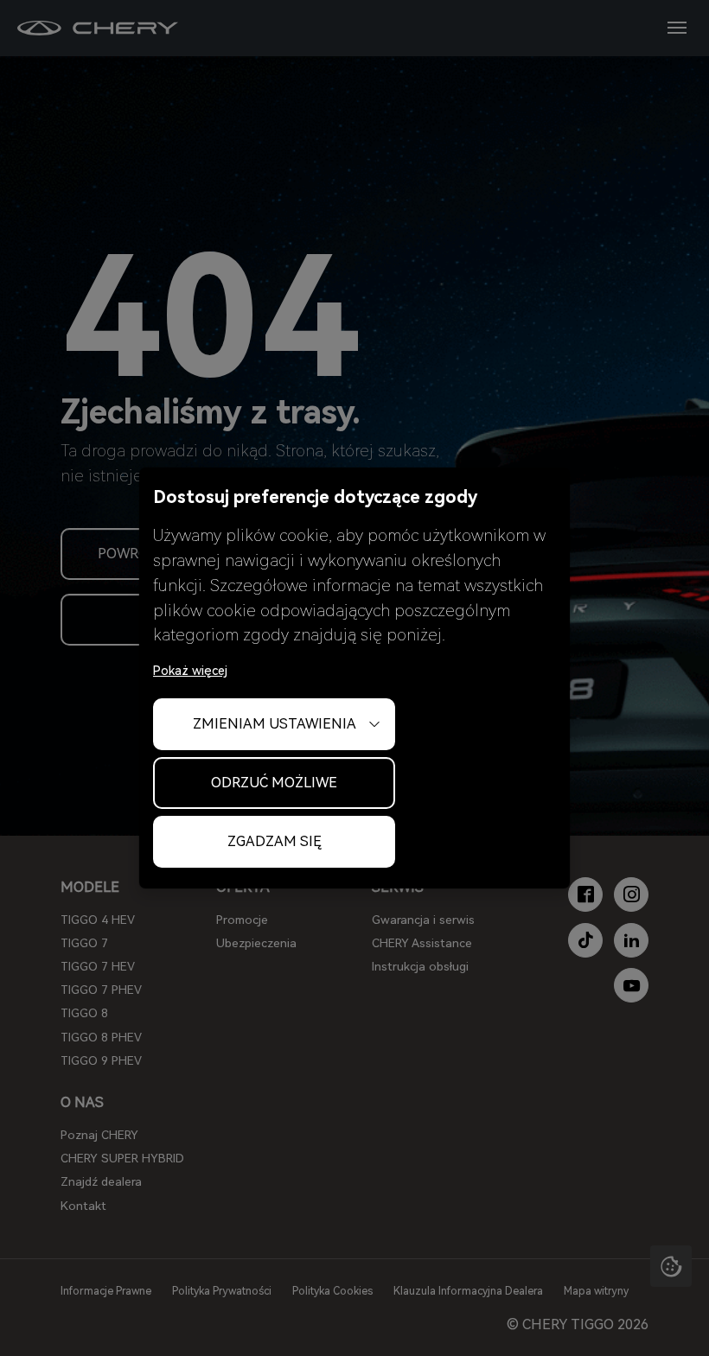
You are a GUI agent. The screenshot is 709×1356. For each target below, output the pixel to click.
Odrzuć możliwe (274, 782)
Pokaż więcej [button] (190, 671)
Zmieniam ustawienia (274, 724)
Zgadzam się (274, 841)
